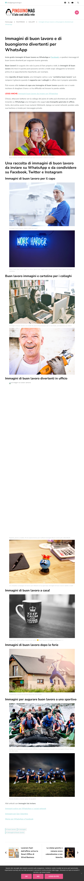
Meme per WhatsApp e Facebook (19, 819)
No (38, 876)
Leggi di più (54, 876)
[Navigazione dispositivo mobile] (77, 12)
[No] (81, 873)
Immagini (23, 829)
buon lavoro (12, 829)
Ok (26, 876)
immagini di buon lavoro (16, 832)
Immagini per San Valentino (16, 814)
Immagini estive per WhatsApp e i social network (25, 808)
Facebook (55, 57)
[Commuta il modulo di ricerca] (78, 3)
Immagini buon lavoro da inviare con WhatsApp (38, 93)
